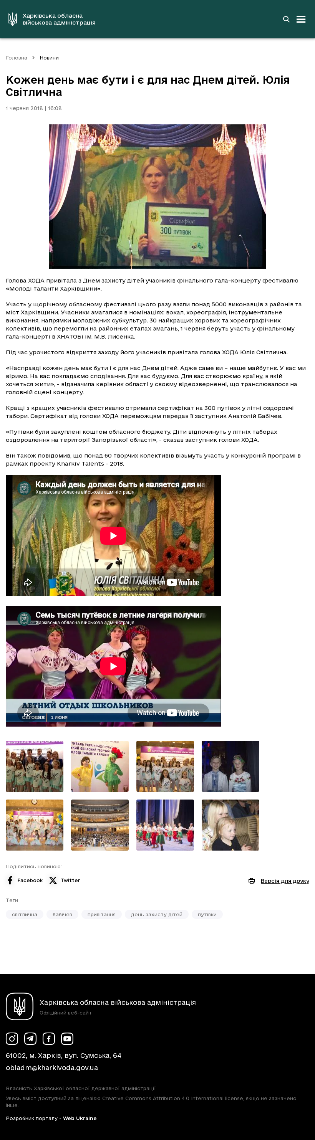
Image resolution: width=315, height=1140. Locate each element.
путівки (207, 914)
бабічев (62, 914)
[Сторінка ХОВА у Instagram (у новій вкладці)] (12, 1039)
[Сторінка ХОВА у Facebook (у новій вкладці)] (49, 1039)
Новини (49, 57)
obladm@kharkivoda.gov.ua (52, 1067)
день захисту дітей (156, 914)
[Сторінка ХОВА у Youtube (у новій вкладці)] (67, 1039)
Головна (16, 57)
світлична (24, 914)
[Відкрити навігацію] (301, 19)
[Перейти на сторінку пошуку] (286, 19)
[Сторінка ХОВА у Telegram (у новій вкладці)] (30, 1039)
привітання (102, 914)
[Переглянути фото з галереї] (34, 766)
